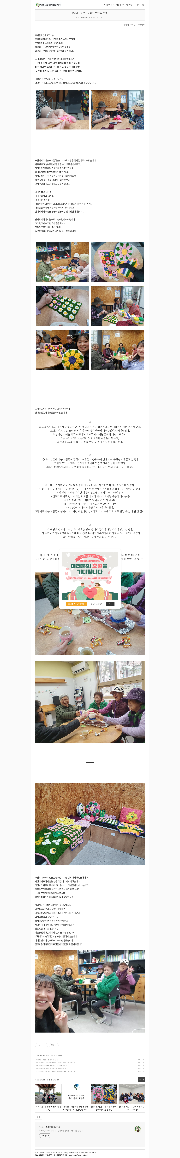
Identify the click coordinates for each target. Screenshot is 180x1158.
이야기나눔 (140, 4)
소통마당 (128, 4)
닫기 (110, 604)
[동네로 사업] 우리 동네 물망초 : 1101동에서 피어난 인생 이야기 (54, 1062)
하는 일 (119, 4)
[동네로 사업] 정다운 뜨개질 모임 (90, 13)
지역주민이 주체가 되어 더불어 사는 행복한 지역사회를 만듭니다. (62, 1130)
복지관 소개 (108, 4)
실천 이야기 (46, 1055)
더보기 (141, 1079)
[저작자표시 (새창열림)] (60, 1045)
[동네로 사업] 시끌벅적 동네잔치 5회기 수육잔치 (50, 1068)
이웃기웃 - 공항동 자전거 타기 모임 (46, 1060)
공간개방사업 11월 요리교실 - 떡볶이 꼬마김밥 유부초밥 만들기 (54, 1071)
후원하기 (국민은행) (76, 603)
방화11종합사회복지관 (50, 1127)
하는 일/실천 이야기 (84, 17)
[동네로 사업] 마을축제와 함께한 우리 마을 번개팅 (50, 1065)
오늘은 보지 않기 (97, 604)
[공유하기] (42, 1045)
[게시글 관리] (45, 1045)
